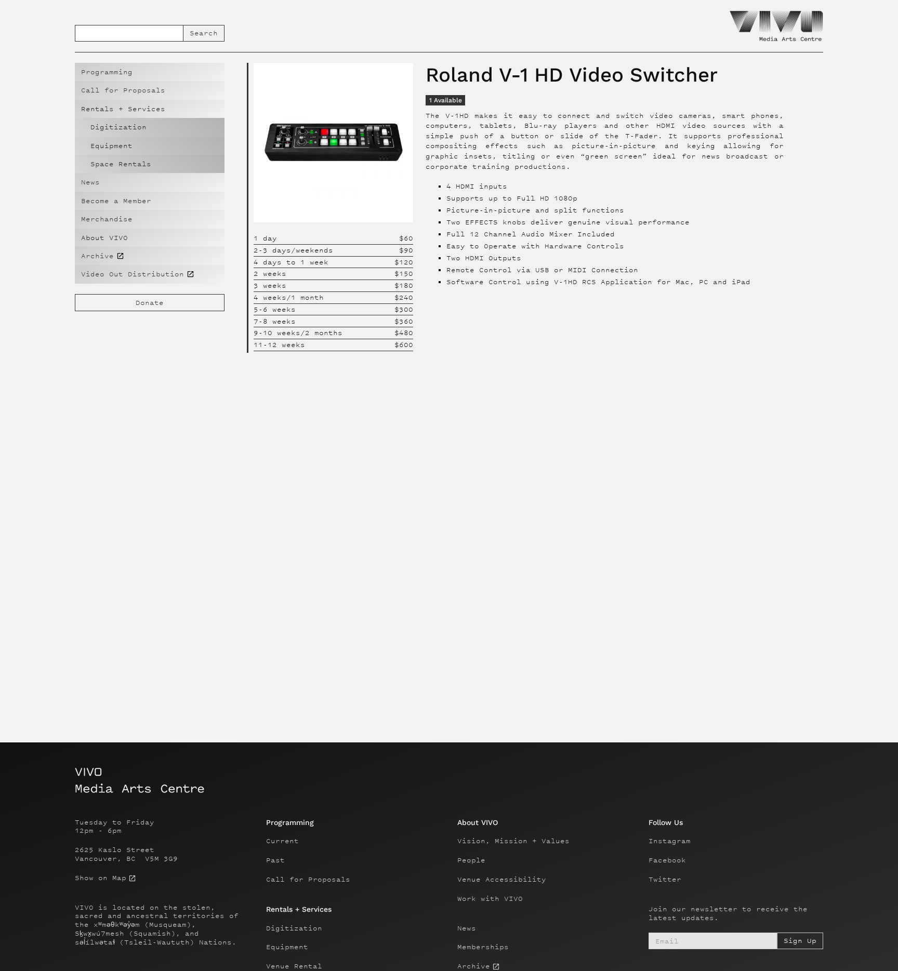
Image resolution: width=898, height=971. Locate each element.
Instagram (670, 841)
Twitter (665, 879)
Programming (107, 72)
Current (282, 841)
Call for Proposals (123, 90)
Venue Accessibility (501, 879)
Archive (473, 966)
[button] (149, 109)
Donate (150, 302)
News (90, 182)
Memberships (483, 947)
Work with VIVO (490, 899)
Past (275, 860)
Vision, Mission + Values (513, 841)
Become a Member (116, 200)
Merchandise (107, 219)
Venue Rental (294, 966)
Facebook (667, 860)
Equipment (111, 145)
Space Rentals (120, 163)
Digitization (118, 127)
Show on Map (100, 878)
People (471, 860)
